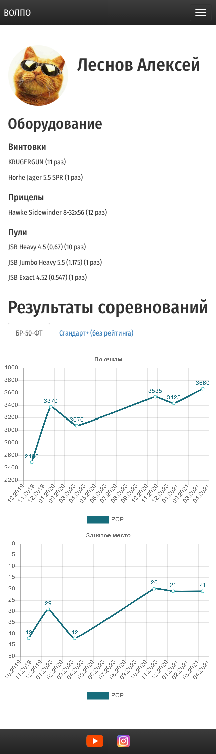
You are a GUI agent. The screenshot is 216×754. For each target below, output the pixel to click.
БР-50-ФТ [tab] (29, 333)
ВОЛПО (17, 12)
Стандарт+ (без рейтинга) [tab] (96, 333)
